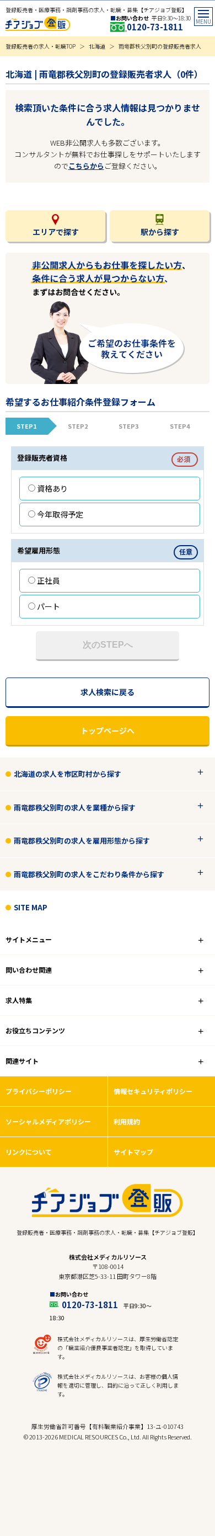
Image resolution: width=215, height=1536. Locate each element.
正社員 (48, 580)
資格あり (52, 488)
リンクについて (29, 1151)
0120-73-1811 (155, 27)
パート (48, 606)
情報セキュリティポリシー (153, 1091)
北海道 (97, 46)
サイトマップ (133, 1151)
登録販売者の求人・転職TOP (41, 46)
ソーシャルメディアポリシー (48, 1121)
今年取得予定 (60, 514)
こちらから (86, 166)
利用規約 (127, 1121)
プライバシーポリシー (39, 1091)
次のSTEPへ (108, 644)
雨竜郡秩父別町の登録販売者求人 (160, 46)
